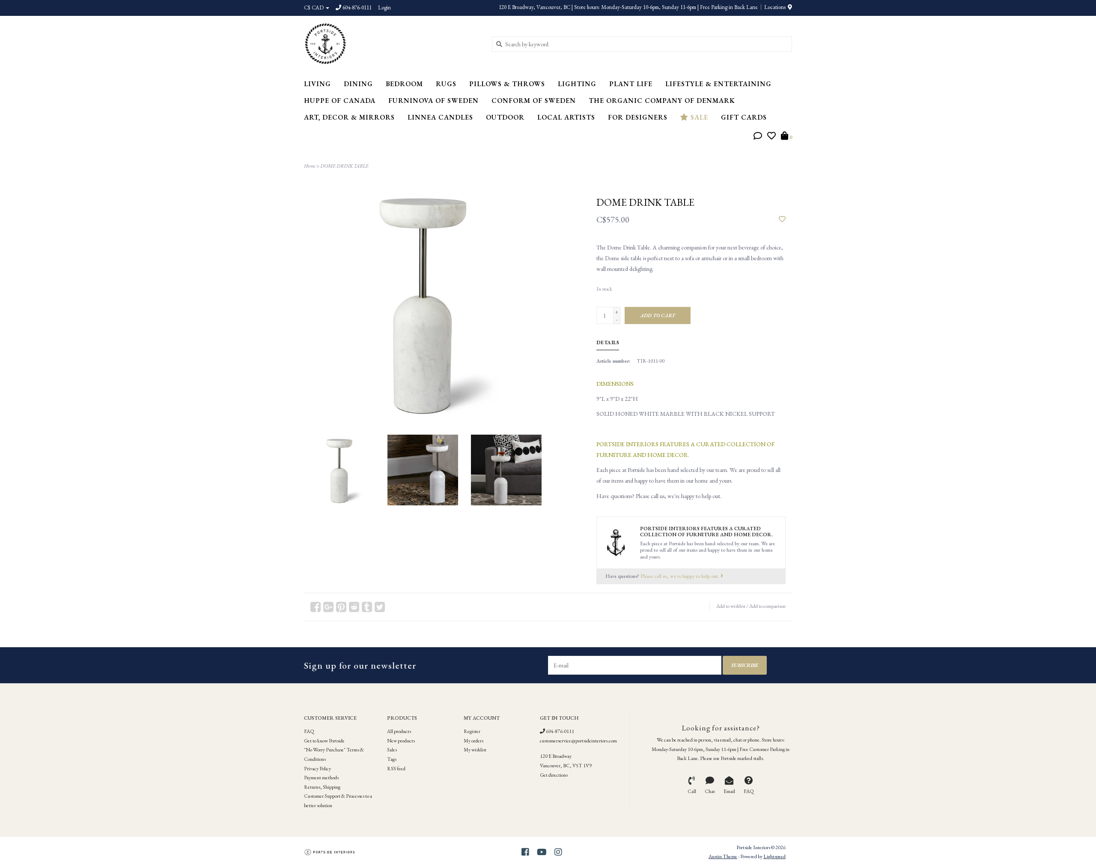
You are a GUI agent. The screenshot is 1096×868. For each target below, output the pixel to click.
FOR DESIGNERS (637, 117)
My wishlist (475, 749)
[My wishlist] (771, 137)
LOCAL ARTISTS (566, 117)
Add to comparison (767, 606)
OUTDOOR (505, 117)
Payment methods (321, 777)
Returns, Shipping (322, 787)
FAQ (309, 731)
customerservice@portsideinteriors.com (578, 740)
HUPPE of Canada (339, 100)
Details (607, 342)
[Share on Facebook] (315, 607)
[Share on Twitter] (380, 607)
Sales (392, 749)
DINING (358, 83)
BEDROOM (404, 83)
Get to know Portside (324, 740)
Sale (698, 117)
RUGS (446, 83)
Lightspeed (774, 856)
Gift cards (744, 117)
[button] (758, 137)
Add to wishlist (730, 606)
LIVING (317, 83)
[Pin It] (341, 607)
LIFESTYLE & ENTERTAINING (718, 83)
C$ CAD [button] (314, 7)
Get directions (554, 775)
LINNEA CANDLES (440, 117)
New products (401, 740)
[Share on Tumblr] (367, 607)
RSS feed (396, 768)
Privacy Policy (317, 768)
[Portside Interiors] (391, 43)
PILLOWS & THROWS (507, 83)
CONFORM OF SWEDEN (533, 100)
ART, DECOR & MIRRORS (349, 117)
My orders (473, 740)
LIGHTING (577, 83)
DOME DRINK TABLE (344, 165)
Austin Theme (723, 856)
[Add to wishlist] (782, 219)
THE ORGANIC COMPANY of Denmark (662, 100)
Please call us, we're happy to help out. (680, 576)
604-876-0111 (559, 731)
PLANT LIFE (630, 83)
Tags (391, 759)
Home (310, 165)
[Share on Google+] (328, 607)
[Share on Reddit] (354, 607)
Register (472, 731)
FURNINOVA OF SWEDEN (433, 100)
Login (384, 7)
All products (399, 731)
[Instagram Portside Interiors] (558, 852)
